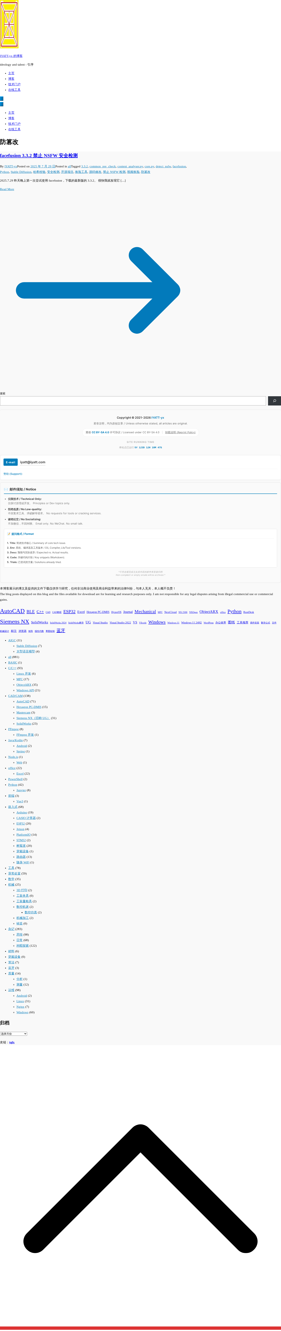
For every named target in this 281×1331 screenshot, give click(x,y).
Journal (128, 612)
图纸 (231, 622)
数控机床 (22, 906)
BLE (31, 611)
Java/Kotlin (15, 740)
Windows (157, 622)
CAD (48, 612)
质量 (11, 973)
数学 (11, 879)
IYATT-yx (11, 166)
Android (21, 745)
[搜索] (274, 400)
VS (135, 622)
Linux (20, 1001)
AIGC (12, 640)
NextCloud (170, 612)
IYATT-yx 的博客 (11, 56)
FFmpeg (13, 729)
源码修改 (95, 172)
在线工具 (14, 90)
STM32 (21, 840)
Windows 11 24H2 (191, 622)
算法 (11, 962)
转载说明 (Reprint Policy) (180, 432)
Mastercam (23, 712)
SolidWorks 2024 (58, 623)
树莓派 (21, 845)
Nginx (20, 1006)
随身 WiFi (22, 862)
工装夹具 (22, 895)
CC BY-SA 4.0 (101, 432)
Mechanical (145, 611)
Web (19, 762)
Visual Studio (100, 622)
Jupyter (21, 790)
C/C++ (12, 668)
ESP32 (69, 611)
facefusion (179, 166)
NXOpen (193, 612)
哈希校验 (39, 172)
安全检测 (53, 172)
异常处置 (14, 873)
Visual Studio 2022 (120, 622)
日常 (19, 940)
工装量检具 (24, 901)
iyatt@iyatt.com (32, 462)
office (223, 612)
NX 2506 (183, 612)
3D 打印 (21, 890)
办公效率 (220, 622)
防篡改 (145, 172)
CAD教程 (57, 612)
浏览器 (23, 631)
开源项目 (67, 172)
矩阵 (30, 631)
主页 (11, 73)
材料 (11, 951)
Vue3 (19, 801)
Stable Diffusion (21, 172)
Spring (20, 751)
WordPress (209, 623)
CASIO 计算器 (26, 818)
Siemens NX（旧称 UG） (33, 718)
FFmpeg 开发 (25, 734)
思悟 (19, 934)
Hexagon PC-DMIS (98, 612)
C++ (40, 611)
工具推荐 (242, 622)
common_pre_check (102, 166)
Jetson (20, 829)
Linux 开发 (23, 673)
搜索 (2, 393)
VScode (142, 623)
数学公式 (265, 623)
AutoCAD (12, 611)
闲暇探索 (22, 945)
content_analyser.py (130, 166)
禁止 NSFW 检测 (114, 172)
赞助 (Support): (13, 473)
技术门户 (14, 84)
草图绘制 (50, 631)
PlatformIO (23, 834)
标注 (14, 630)
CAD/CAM (15, 695)
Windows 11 (173, 623)
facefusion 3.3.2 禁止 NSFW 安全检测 (39, 155)
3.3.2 (84, 166)
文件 (274, 623)
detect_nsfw (163, 166)
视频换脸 (133, 172)
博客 (11, 78)
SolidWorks (39, 622)
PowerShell (15, 779)
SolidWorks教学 (76, 623)
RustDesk (248, 612)
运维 (11, 990)
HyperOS (116, 612)
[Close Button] (1, 104)
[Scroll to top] (140, 1328)
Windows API (25, 690)
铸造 (19, 923)
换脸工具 (81, 172)
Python (4, 172)
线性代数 (39, 631)
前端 (11, 795)
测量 (19, 984)
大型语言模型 (25, 651)
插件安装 (254, 623)
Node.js (13, 757)
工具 (11, 868)
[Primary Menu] (1, 98)
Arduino (21, 812)
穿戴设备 (22, 851)
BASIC (12, 662)
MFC (160, 612)
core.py (149, 166)
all (69, 166)
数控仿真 (31, 912)
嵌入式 (12, 807)
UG (88, 622)
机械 (11, 884)
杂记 (11, 929)
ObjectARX (209, 611)
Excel (81, 612)
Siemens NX (14, 621)
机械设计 (4, 631)
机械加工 (22, 918)
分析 (19, 979)
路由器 (21, 856)
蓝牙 (61, 630)
